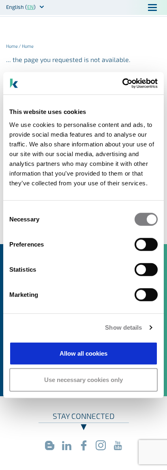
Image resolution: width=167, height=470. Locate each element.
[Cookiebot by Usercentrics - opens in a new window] (122, 83)
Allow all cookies (83, 353)
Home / (14, 46)
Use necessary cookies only (83, 379)
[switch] (146, 244)
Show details (123, 327)
